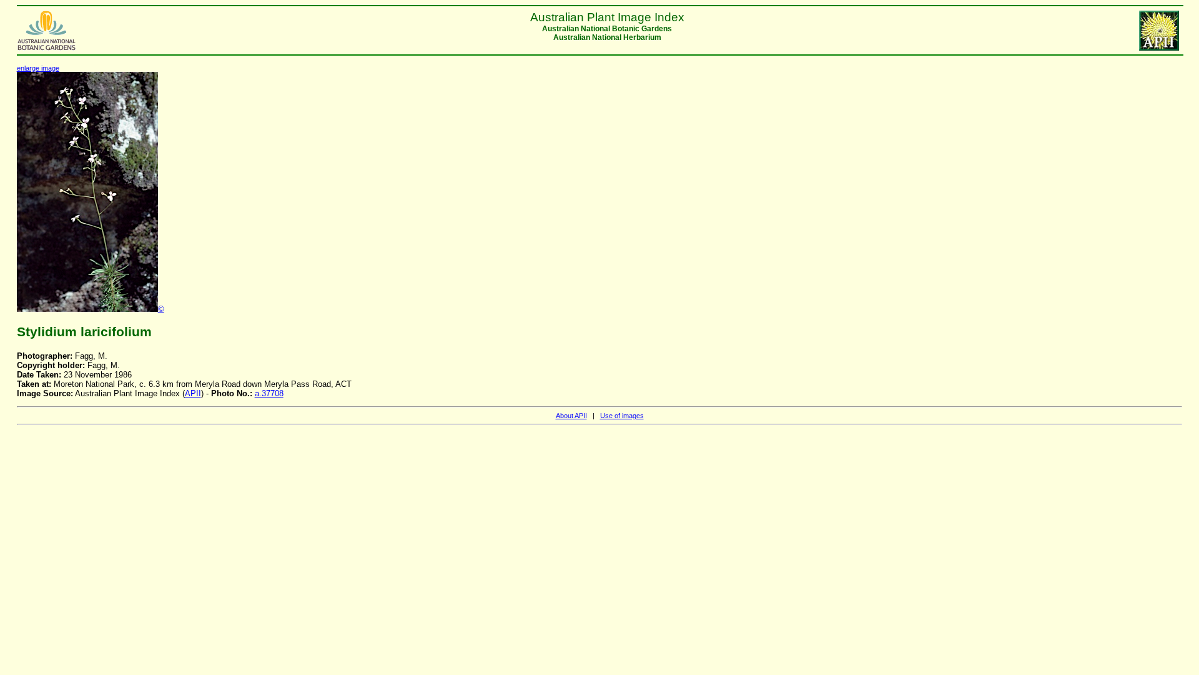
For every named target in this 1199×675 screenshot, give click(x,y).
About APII (571, 415)
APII (193, 393)
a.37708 (269, 393)
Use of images (622, 415)
